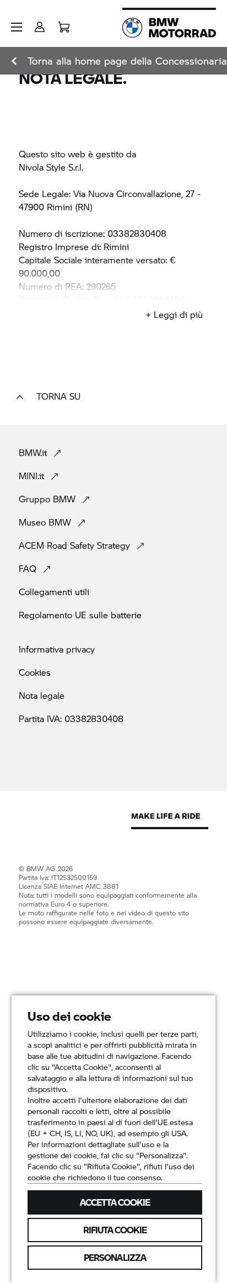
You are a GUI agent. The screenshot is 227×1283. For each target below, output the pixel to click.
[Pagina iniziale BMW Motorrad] (169, 28)
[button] (16, 27)
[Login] (39, 23)
